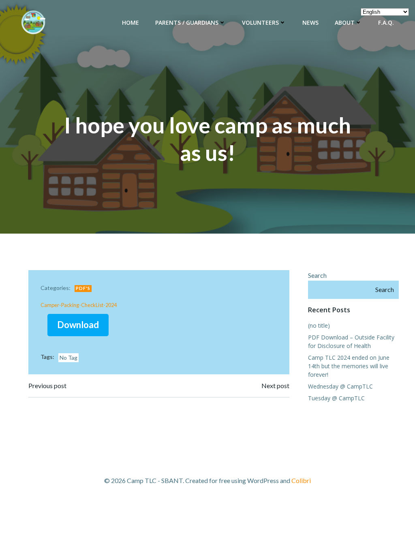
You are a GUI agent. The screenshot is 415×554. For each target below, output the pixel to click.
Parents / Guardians (186, 22)
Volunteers (260, 22)
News (310, 22)
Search (317, 275)
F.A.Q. (386, 22)
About (345, 22)
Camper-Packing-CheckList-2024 (79, 305)
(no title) (319, 325)
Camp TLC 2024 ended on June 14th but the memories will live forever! (348, 366)
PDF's (83, 288)
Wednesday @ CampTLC (340, 386)
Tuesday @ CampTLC (336, 398)
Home (130, 22)
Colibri (301, 480)
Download (78, 324)
